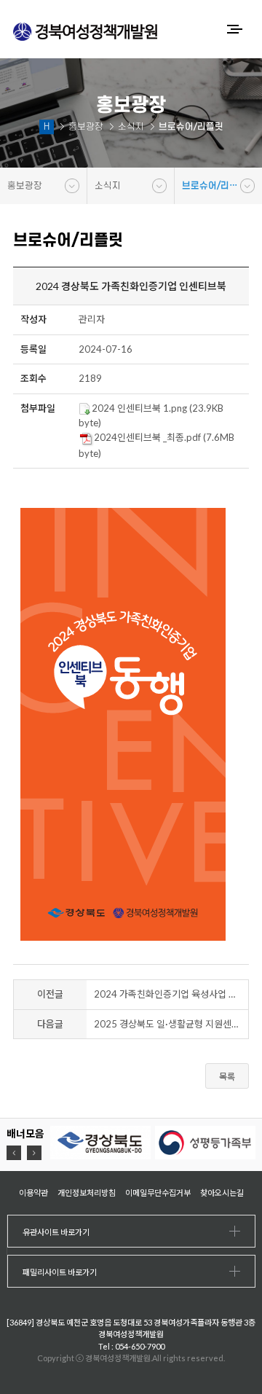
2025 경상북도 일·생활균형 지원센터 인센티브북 (171, 1024)
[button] (14, 1153)
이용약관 (33, 1192)
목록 (227, 1076)
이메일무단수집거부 (158, 1192)
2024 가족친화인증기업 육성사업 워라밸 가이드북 (171, 994)
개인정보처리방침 (86, 1192)
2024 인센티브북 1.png (139, 408)
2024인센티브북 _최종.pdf (147, 437)
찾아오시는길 (222, 1192)
